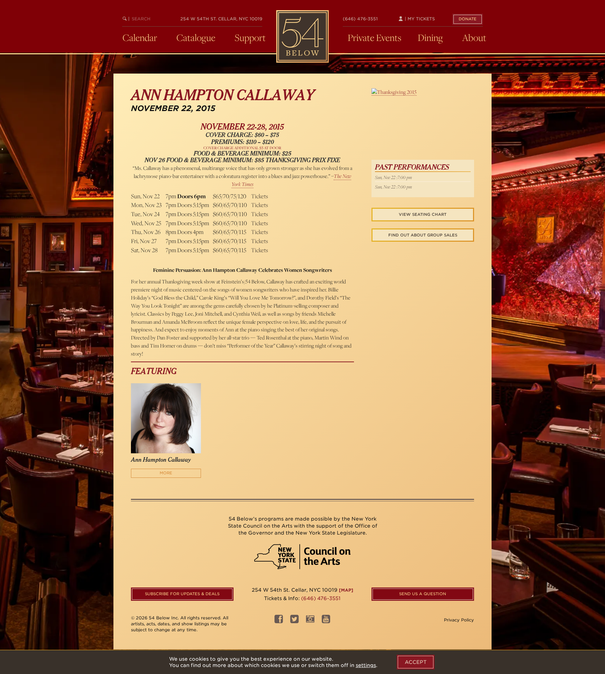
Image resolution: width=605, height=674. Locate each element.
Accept (415, 662)
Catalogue (195, 37)
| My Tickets (419, 18)
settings (366, 665)
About (474, 37)
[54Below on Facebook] (278, 621)
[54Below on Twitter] (294, 621)
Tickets (259, 196)
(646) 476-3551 (360, 18)
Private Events (374, 37)
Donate (468, 18)
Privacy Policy (459, 620)
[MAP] (346, 590)
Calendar (140, 37)
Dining (430, 37)
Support (250, 37)
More (166, 472)
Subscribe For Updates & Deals (182, 593)
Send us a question (422, 593)
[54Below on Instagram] (310, 621)
